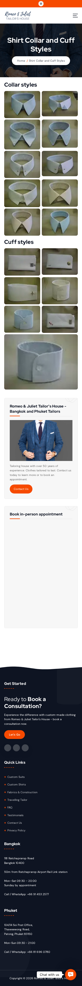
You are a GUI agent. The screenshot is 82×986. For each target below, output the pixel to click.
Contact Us (21, 489)
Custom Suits (16, 777)
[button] (71, 975)
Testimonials (15, 815)
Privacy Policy (16, 830)
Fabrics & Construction (22, 792)
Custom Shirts (16, 784)
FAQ (9, 807)
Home (21, 60)
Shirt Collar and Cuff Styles (47, 60)
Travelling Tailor (17, 800)
